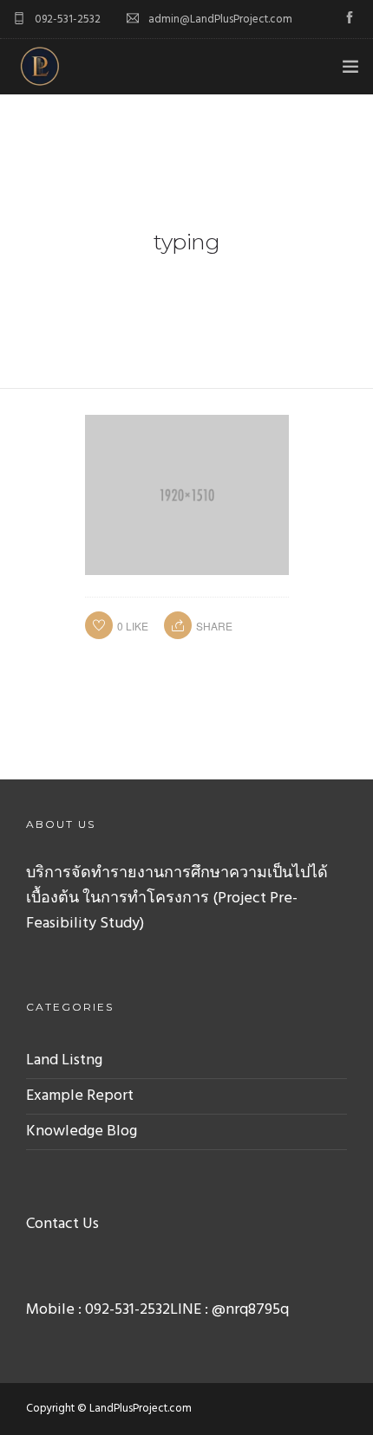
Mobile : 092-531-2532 (98, 1309)
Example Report (80, 1096)
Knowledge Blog (81, 1131)
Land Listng (64, 1060)
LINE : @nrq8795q (229, 1309)
